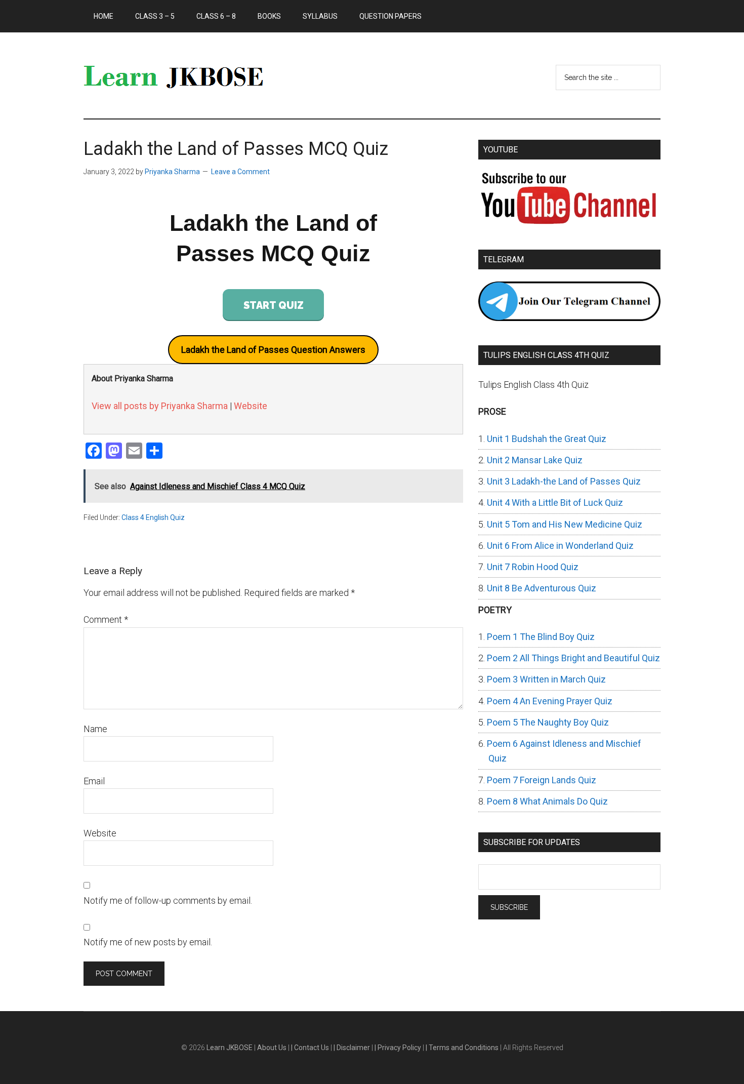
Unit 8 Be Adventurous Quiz (541, 588)
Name (95, 729)
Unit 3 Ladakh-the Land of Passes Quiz (564, 481)
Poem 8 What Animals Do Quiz (547, 801)
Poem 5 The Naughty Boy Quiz (548, 722)
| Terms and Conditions (463, 1047)
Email (94, 781)
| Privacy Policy (399, 1047)
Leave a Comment (240, 172)
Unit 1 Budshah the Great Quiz (546, 438)
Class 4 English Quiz (153, 517)
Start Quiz (273, 305)
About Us (272, 1047)
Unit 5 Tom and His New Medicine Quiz (564, 524)
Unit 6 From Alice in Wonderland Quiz (560, 545)
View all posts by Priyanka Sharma (160, 405)
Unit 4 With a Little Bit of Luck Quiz (555, 502)
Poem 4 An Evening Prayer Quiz (549, 701)
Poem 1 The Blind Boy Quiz (541, 636)
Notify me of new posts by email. (148, 942)
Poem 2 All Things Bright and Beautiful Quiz (573, 658)
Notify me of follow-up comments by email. (168, 900)
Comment (106, 619)
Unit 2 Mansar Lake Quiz (535, 460)
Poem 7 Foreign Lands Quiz (541, 780)
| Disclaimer (352, 1047)
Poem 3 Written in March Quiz (546, 679)
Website (250, 405)
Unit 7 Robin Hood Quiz (532, 566)
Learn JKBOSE (180, 75)
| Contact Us (310, 1047)
